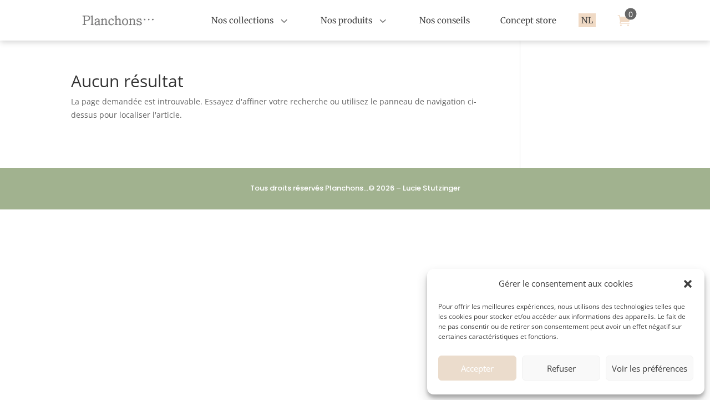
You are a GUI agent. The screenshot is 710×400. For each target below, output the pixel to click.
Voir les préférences (649, 368)
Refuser (561, 368)
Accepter (477, 368)
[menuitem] (250, 20)
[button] (687, 283)
